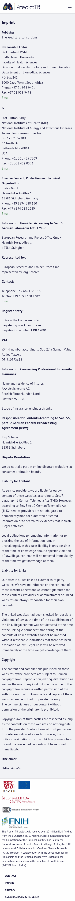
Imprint (10, 883)
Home (21, 6)
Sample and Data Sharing (22, 897)
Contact (10, 875)
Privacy (10, 890)
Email (5, 98)
